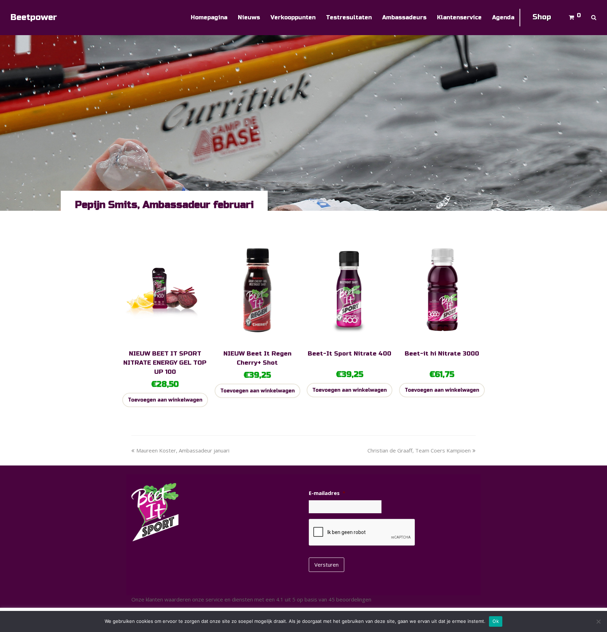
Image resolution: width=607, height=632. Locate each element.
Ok (495, 621)
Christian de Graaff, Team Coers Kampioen (419, 450)
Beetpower (34, 17)
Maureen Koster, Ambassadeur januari (182, 450)
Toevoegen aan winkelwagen (165, 400)
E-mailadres (327, 493)
